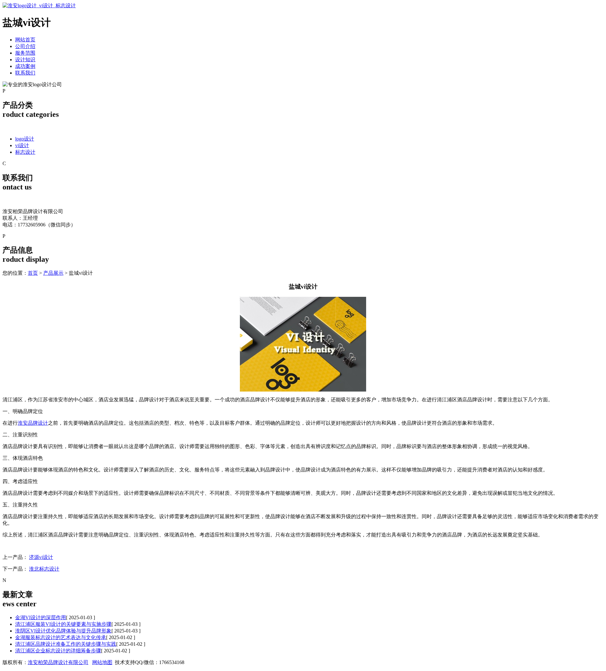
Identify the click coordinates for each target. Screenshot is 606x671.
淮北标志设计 (44, 569)
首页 (33, 273)
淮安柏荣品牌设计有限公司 (58, 662)
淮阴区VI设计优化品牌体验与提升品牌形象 (63, 630)
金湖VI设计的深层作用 (40, 617)
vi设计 (22, 145)
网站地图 (102, 662)
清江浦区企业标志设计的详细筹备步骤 (58, 650)
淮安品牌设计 (33, 423)
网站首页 (25, 39)
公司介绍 (25, 46)
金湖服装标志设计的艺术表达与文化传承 (60, 637)
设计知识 (25, 59)
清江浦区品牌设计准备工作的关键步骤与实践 (65, 644)
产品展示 (53, 273)
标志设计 (25, 152)
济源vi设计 (41, 557)
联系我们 (25, 72)
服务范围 (25, 53)
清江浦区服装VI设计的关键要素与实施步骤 (63, 624)
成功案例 (25, 66)
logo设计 (24, 138)
